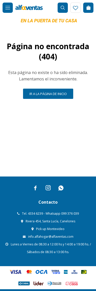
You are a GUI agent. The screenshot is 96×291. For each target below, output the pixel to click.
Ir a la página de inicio (48, 93)
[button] (63, 8)
